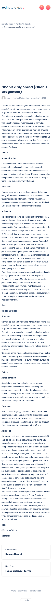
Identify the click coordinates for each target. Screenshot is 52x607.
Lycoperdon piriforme (18, 571)
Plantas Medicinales (21, 98)
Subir (27, 600)
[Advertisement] (26, 57)
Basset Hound (13, 554)
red (8, 98)
